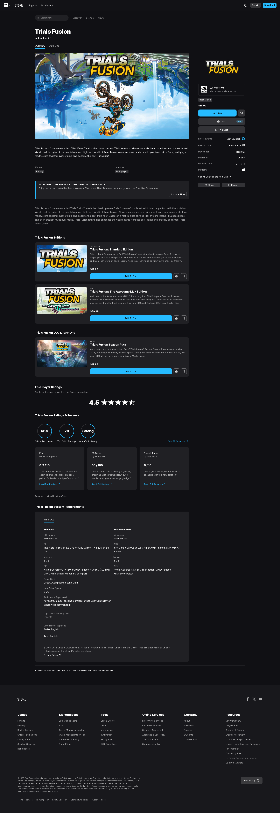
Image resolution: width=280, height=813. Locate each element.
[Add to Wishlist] (184, 276)
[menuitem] (77, 18)
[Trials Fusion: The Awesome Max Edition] (62, 300)
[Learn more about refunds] (243, 145)
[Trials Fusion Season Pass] (62, 353)
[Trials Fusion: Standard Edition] (62, 258)
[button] (221, 176)
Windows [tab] (49, 519)
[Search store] (38, 18)
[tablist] (112, 519)
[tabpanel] (112, 564)
